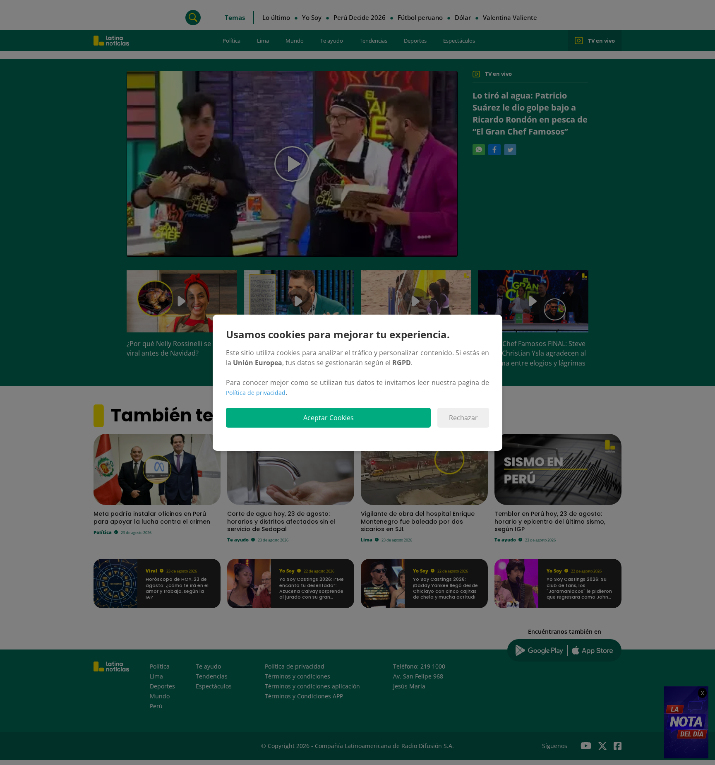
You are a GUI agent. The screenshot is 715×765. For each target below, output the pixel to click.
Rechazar (463, 417)
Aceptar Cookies (328, 417)
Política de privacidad (256, 393)
